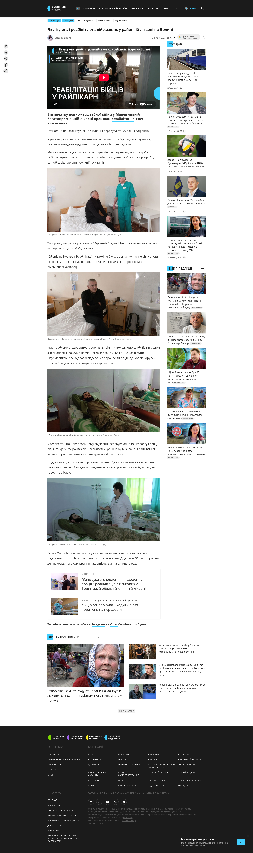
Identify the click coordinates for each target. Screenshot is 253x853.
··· (175, 8)
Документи (54, 825)
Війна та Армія (104, 21)
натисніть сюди (129, 820)
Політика (94, 780)
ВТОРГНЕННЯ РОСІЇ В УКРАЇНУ (63, 759)
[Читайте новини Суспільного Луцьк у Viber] (116, 802)
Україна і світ (138, 8)
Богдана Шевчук (63, 37)
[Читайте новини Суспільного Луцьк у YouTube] (107, 802)
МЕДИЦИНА (68, 21)
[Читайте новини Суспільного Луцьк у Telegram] (124, 802)
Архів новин (54, 805)
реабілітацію (123, 118)
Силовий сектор (158, 772)
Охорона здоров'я (85, 21)
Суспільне (127, 817)
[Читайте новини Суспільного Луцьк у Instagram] (99, 802)
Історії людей (186, 772)
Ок (241, 842)
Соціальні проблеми (190, 780)
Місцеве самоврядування (128, 774)
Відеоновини (121, 21)
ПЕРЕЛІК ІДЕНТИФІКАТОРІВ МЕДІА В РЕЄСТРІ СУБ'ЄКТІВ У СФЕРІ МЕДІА (63, 838)
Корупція (123, 754)
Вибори (152, 759)
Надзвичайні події (189, 759)
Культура (153, 8)
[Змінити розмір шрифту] (204, 37)
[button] (5, 46)
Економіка (94, 759)
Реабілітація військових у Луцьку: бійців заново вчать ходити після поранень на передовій (109, 605)
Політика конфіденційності (64, 820)
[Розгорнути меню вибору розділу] (78, 8)
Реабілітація (54, 21)
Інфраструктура (187, 764)
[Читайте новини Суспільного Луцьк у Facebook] (91, 802)
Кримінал (154, 754)
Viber (114, 624)
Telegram (98, 624)
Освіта (122, 759)
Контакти (53, 800)
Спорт (165, 8)
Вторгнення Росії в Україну (112, 8)
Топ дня (183, 785)
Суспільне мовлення (60, 810)
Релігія (122, 780)
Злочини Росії (157, 780)
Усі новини (89, 8)
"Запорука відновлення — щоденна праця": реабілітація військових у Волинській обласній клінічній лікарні (113, 584)
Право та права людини (97, 774)
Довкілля (94, 764)
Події (91, 754)
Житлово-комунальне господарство (162, 766)
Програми (53, 830)
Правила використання (61, 815)
